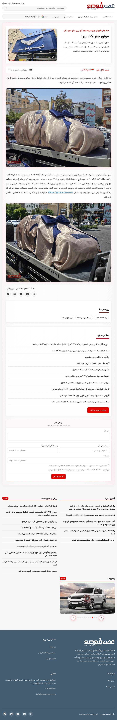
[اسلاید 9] (94, 617)
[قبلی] (73, 617)
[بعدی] (101, 617)
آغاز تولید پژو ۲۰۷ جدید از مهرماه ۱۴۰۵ (92, 363)
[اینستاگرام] (34, 294)
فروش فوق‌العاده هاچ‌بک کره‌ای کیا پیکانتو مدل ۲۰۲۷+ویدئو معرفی (80, 388)
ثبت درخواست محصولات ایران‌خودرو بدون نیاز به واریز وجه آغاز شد (80, 350)
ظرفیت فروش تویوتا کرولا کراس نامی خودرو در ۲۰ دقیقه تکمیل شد (80, 401)
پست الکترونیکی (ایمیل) (50, 445)
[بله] (8, 294)
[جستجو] (5, 8)
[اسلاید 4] (84, 617)
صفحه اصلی (107, 16)
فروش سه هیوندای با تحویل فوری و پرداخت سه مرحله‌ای (84, 395)
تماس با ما (110, 686)
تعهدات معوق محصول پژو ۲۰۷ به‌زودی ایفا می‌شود (87, 376)
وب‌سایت (106, 455)
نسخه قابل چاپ (102, 69)
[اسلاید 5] (86, 617)
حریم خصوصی (75, 470)
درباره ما (111, 680)
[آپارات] (14, 294)
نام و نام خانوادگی (103, 445)
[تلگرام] (27, 294)
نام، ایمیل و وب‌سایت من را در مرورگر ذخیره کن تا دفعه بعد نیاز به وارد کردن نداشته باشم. (78, 465)
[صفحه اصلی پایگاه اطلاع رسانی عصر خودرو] (101, 6)
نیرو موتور (67, 317)
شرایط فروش (84, 317)
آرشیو (5, 498)
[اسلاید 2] (80, 617)
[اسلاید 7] (90, 617)
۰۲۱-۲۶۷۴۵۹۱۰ (50, 688)
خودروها (44, 16)
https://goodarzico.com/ (60, 192)
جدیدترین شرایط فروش (88, 16)
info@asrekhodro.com (46, 694)
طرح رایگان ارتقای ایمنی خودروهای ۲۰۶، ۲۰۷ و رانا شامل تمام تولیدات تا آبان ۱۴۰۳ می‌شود (71, 344)
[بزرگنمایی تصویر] (32, 44)
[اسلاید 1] (78, 617)
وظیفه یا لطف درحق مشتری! (97, 356)
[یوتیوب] (21, 294)
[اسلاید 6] (88, 617)
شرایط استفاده (65, 470)
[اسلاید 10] (96, 617)
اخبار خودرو (68, 16)
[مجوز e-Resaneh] (43, 701)
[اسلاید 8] (92, 617)
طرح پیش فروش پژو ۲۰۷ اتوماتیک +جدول (90, 369)
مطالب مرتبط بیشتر (98, 410)
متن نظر (106, 430)
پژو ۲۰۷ (101, 317)
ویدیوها (56, 16)
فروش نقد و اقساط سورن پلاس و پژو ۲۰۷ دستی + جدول (84, 382)
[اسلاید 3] (82, 617)
